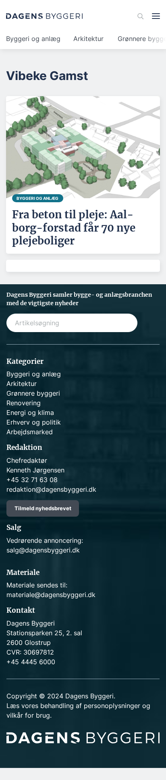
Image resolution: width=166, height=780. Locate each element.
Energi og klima (30, 412)
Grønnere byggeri (33, 393)
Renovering (23, 403)
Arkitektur (88, 39)
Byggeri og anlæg (33, 39)
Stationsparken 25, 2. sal (44, 633)
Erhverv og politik (33, 422)
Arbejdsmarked (29, 432)
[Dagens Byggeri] (44, 16)
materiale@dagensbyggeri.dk (50, 595)
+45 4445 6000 (30, 662)
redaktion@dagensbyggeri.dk (51, 489)
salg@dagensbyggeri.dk (43, 550)
